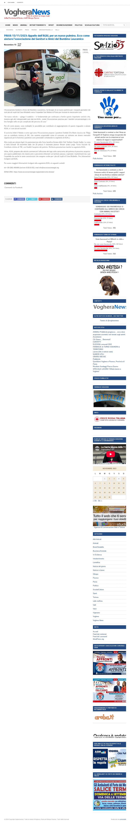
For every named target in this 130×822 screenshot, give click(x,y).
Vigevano (96, 613)
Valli (94, 605)
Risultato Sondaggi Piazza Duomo (105, 366)
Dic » (100, 501)
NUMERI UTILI (98, 354)
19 (123, 488)
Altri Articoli (97, 539)
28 (100, 497)
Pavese (96, 578)
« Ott (95, 501)
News (15, 25)
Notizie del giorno (99, 566)
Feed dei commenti (100, 637)
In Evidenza (97, 555)
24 (114, 492)
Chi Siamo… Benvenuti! (102, 339)
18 (119, 488)
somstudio (123, 819)
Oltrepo (95, 574)
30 (109, 497)
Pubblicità (96, 359)
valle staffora (97, 601)
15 (104, 488)
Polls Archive (98, 158)
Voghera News (98, 620)
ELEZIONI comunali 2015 (102, 344)
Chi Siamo (11, 2)
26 (123, 492)
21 (100, 492)
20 (95, 492)
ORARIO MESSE (99, 357)
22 (104, 492)
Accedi (95, 632)
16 (109, 488)
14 (100, 488)
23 (109, 492)
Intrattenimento (38, 25)
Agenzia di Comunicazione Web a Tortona (109, 527)
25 (119, 492)
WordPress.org (98, 639)
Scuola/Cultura (92, 25)
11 (119, 483)
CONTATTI (20, 2)
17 (114, 488)
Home (7, 25)
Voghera (96, 616)
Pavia (95, 582)
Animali (23, 25)
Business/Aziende (64, 25)
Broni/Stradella (98, 547)
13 (95, 488)
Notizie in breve (98, 570)
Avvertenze (97, 337)
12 (123, 483)
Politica (78, 25)
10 (114, 483)
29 (104, 497)
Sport (51, 25)
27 (95, 497)
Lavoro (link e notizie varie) (103, 352)
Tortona (95, 597)
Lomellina (96, 562)
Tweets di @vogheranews (109, 321)
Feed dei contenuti (100, 634)
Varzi (95, 609)
